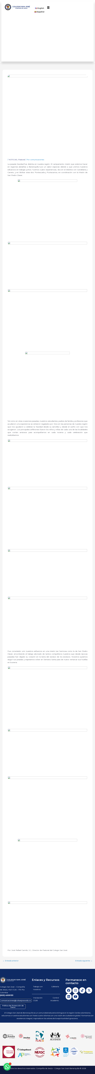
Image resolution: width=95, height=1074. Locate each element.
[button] (48, 7)
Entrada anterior (11, 961)
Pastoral (21, 160)
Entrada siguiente (83, 961)
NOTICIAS (13, 160)
